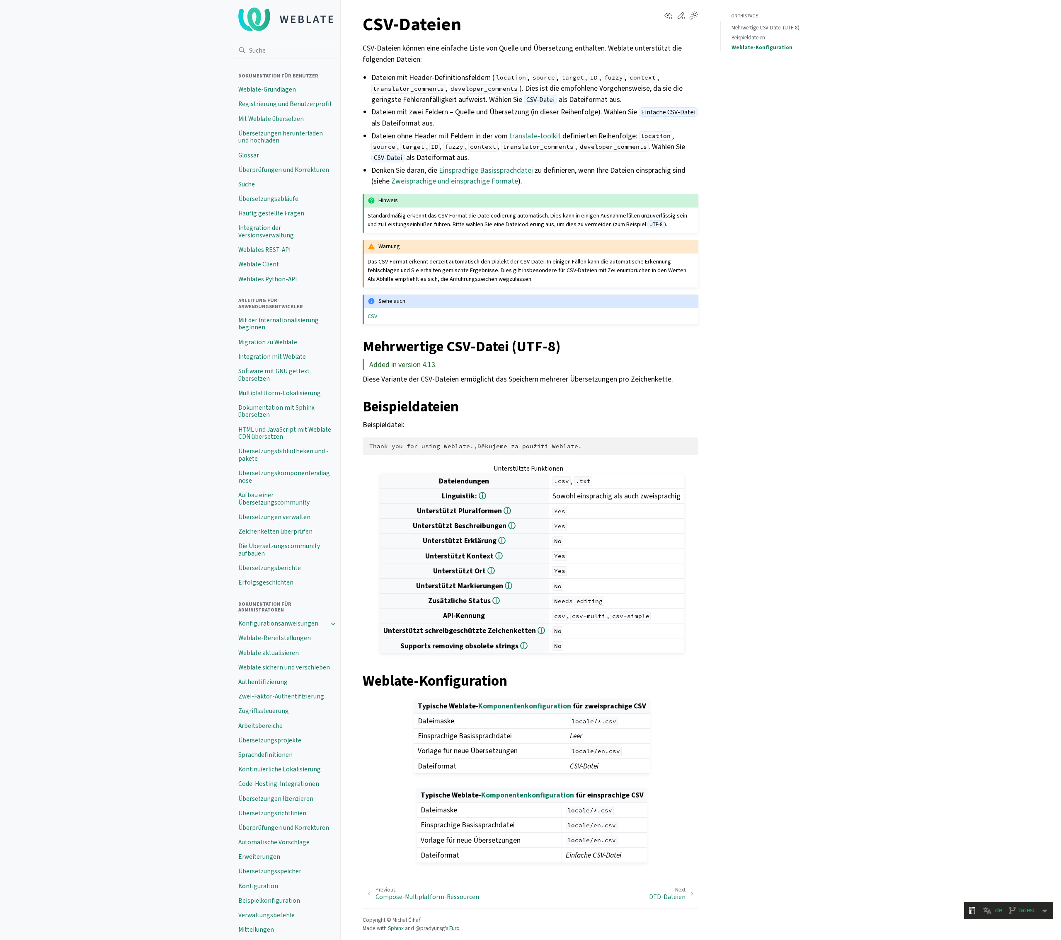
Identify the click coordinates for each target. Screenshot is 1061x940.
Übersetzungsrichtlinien (272, 813)
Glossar (248, 155)
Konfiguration (258, 886)
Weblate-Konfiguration (762, 47)
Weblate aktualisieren (268, 653)
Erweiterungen (259, 857)
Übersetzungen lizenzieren (275, 799)
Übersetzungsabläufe (268, 199)
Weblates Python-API (267, 279)
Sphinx (396, 928)
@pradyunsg (430, 928)
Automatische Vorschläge (274, 842)
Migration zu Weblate (267, 342)
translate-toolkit (535, 136)
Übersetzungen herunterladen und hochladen (280, 137)
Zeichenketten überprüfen (275, 531)
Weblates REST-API (264, 250)
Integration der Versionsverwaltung (266, 231)
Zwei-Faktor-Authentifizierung (281, 696)
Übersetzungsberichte (269, 568)
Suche (246, 184)
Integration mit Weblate (272, 357)
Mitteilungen (256, 930)
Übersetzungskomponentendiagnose (284, 477)
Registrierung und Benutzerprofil (284, 104)
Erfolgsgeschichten (265, 582)
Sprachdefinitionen (265, 755)
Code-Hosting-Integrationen (278, 784)
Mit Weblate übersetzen (271, 119)
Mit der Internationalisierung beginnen (278, 324)
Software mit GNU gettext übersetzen (274, 375)
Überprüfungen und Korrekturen (283, 170)
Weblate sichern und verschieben (284, 667)
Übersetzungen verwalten (274, 517)
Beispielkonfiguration (269, 901)
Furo (454, 928)
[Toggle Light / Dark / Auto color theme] (693, 16)
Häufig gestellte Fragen (271, 213)
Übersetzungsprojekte (269, 740)
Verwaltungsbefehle (266, 915)
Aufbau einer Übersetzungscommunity (274, 499)
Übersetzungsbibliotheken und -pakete (283, 455)
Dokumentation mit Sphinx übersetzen (276, 411)
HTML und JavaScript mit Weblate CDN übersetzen (284, 433)
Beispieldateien (748, 37)
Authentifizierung (263, 682)
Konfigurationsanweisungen (278, 623)
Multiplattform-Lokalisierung (279, 393)
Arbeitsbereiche (260, 726)
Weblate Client (258, 264)
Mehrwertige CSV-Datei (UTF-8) (765, 27)
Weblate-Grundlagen (267, 89)
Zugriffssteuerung (263, 711)
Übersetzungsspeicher (269, 871)
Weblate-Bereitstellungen (274, 638)
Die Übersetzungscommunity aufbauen (279, 550)
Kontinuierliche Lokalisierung (279, 769)
